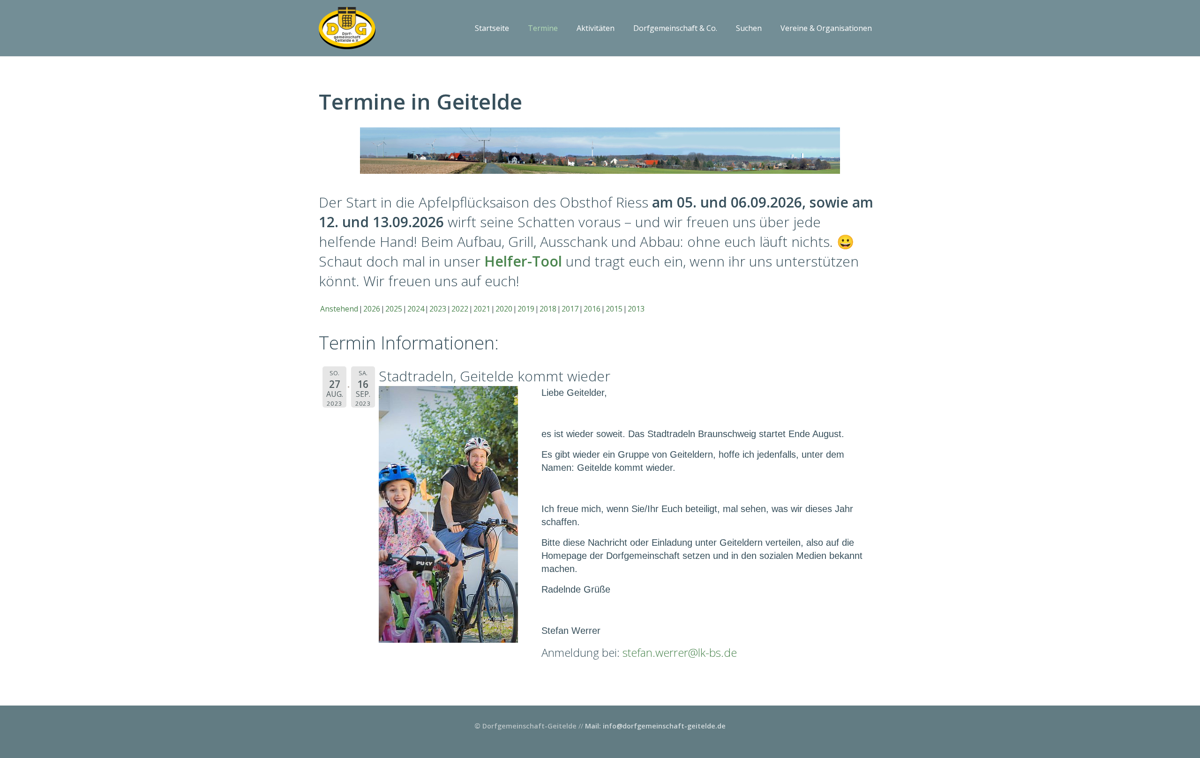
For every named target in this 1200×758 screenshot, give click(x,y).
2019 (526, 309)
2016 (592, 309)
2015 (614, 309)
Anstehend (339, 309)
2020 (503, 309)
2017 (570, 309)
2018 (548, 309)
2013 (636, 309)
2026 (371, 309)
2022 (459, 309)
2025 (393, 309)
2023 (437, 309)
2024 (415, 309)
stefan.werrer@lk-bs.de (679, 652)
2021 (481, 309)
